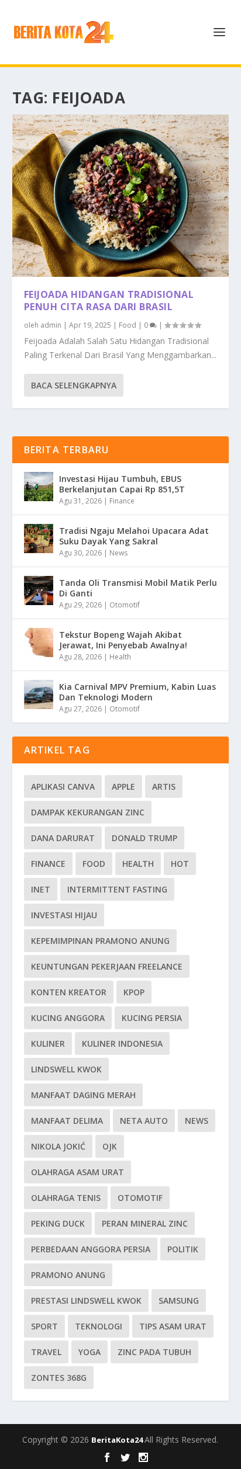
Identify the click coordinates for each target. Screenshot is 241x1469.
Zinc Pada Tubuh (154, 1351)
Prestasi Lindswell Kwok (86, 1300)
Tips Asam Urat (172, 1326)
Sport (44, 1326)
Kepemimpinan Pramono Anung (100, 940)
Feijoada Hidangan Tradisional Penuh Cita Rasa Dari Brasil (109, 300)
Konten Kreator (68, 992)
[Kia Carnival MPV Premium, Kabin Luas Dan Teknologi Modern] (38, 694)
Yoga (89, 1351)
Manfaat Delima (67, 1120)
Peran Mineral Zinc (145, 1223)
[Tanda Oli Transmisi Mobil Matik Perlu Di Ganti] (38, 590)
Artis (163, 786)
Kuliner (48, 1043)
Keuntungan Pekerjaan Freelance (107, 966)
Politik (182, 1249)
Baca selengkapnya (73, 385)
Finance (122, 501)
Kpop (133, 992)
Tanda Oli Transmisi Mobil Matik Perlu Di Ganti (138, 588)
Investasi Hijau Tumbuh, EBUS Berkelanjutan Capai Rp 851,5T (122, 484)
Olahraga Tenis (66, 1197)
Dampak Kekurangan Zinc (87, 812)
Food (127, 325)
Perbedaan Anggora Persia (90, 1249)
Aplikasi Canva (63, 786)
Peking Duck (58, 1223)
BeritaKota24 (117, 1440)
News (118, 553)
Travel (46, 1351)
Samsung (179, 1300)
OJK (109, 1146)
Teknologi (98, 1326)
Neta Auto (144, 1120)
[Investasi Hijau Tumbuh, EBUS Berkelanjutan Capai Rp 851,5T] (38, 486)
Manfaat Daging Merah (83, 1094)
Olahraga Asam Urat (77, 1172)
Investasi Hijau (64, 915)
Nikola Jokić (58, 1146)
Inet (40, 889)
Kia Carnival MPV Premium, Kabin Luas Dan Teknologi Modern (137, 692)
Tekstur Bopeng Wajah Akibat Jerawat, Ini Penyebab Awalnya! (123, 640)
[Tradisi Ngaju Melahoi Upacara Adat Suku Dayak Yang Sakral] (38, 538)
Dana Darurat (63, 837)
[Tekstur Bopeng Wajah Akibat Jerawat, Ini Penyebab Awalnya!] (38, 642)
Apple (123, 786)
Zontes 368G (59, 1377)
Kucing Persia (152, 1017)
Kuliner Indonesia (122, 1043)
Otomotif (124, 605)
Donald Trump (144, 837)
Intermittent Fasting (117, 889)
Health (120, 657)
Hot (180, 863)
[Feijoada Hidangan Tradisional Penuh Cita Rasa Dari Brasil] (120, 195)
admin (50, 325)
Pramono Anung (68, 1274)
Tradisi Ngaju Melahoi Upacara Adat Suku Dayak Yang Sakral (134, 536)
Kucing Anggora (68, 1017)
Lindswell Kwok (66, 1069)
